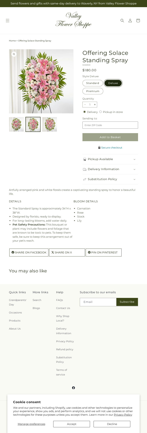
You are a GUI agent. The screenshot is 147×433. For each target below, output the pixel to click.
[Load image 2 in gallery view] (33, 124)
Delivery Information (63, 331)
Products (14, 320)
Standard (92, 83)
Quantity (88, 98)
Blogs (36, 308)
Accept (71, 424)
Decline (112, 424)
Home (12, 40)
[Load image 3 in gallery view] (49, 124)
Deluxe (113, 83)
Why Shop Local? (62, 318)
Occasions (15, 312)
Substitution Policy (64, 359)
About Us (15, 328)
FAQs (59, 300)
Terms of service (61, 372)
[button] (7, 20)
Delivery (92, 112)
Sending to (95, 118)
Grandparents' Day (18, 302)
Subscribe (127, 301)
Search (37, 300)
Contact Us (63, 308)
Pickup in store (113, 112)
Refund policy (64, 349)
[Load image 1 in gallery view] (16, 124)
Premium (92, 91)
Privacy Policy (123, 414)
